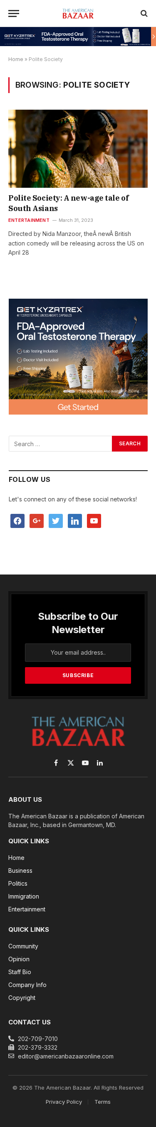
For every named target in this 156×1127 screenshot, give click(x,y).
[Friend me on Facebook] (17, 520)
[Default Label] (75, 520)
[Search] (143, 13)
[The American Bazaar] (78, 13)
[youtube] (94, 520)
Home (15, 59)
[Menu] (13, 13)
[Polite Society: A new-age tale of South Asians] (78, 149)
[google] (37, 520)
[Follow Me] (56, 520)
